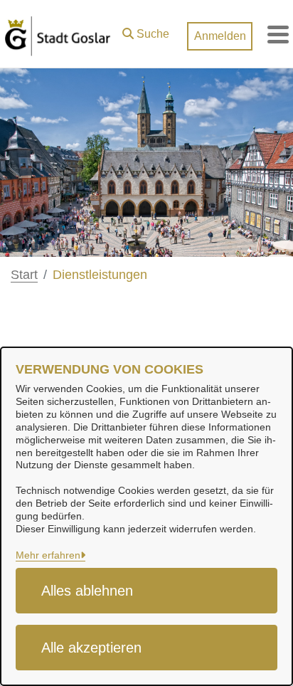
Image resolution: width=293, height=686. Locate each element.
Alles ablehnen (87, 590)
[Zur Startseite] (57, 34)
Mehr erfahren (48, 555)
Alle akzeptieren (91, 647)
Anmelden (220, 36)
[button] (145, 30)
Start (24, 275)
